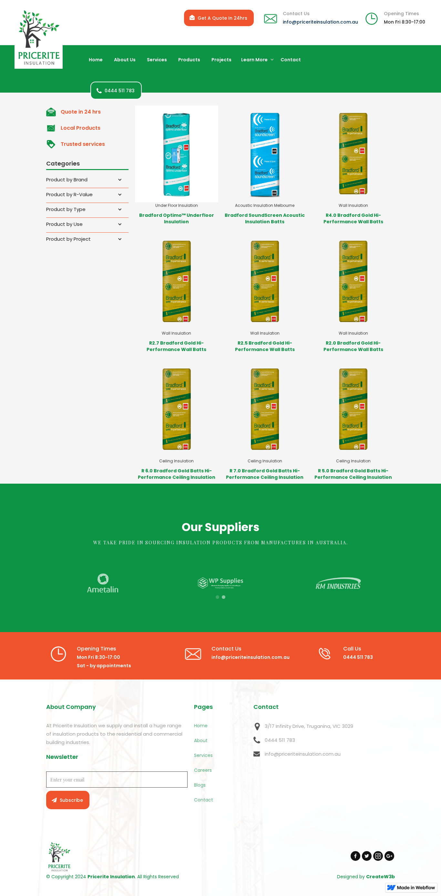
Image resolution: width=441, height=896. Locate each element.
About (201, 740)
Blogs (200, 785)
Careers (203, 770)
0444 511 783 (280, 740)
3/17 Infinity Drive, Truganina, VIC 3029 (309, 726)
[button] (256, 60)
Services (203, 755)
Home (201, 725)
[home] (38, 37)
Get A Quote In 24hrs (222, 18)
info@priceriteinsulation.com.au (320, 22)
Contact (203, 800)
